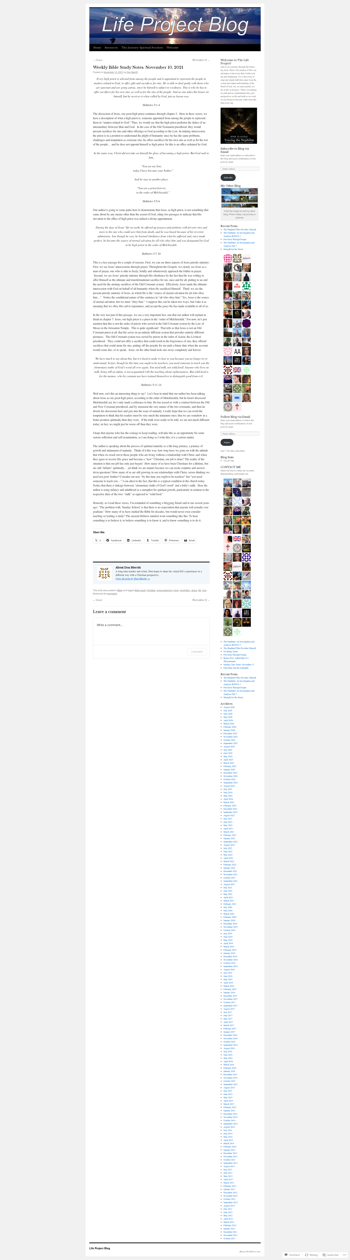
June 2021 (227, 890)
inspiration (185, 590)
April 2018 (228, 982)
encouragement (164, 590)
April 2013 (228, 1179)
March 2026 (228, 723)
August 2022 (229, 844)
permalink (112, 593)
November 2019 (230, 926)
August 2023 (229, 815)
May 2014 (227, 1136)
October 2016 (229, 1041)
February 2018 (229, 989)
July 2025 (227, 749)
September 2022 (230, 841)
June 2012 (227, 1212)
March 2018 (228, 985)
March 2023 (228, 831)
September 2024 (230, 782)
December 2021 (230, 871)
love (204, 590)
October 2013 (229, 1159)
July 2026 (227, 710)
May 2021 (227, 894)
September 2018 (230, 966)
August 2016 (229, 1048)
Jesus (194, 590)
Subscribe (228, 177)
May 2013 (227, 1176)
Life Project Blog (99, 1248)
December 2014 (230, 1113)
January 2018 (229, 992)
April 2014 (228, 1139)
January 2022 (229, 867)
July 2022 (227, 848)
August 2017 (229, 1008)
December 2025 (230, 733)
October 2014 (229, 1120)
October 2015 (229, 1080)
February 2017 (229, 1028)
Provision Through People (234, 239)
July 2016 (227, 1051)
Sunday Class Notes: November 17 (238, 664)
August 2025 (229, 746)
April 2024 (228, 798)
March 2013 (228, 1182)
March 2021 (228, 900)
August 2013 (229, 1166)
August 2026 (229, 707)
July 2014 (227, 1130)
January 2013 (229, 1189)
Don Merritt (132, 72)
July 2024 (227, 789)
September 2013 (230, 1162)
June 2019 (227, 936)
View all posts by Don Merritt (133, 578)
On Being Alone (230, 651)
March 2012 (228, 1221)
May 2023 (227, 825)
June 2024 (227, 792)
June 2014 (227, 1133)
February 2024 (229, 805)
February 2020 (229, 916)
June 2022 (227, 851)
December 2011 (230, 1231)
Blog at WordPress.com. (250, 1251)
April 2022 (228, 857)
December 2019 (230, 923)
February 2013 (229, 1185)
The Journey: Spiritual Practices (142, 47)
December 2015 (230, 1074)
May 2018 (227, 979)
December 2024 (230, 772)
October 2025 (229, 739)
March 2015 (228, 1103)
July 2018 (227, 972)
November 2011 (230, 1235)
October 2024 (229, 779)
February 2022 (229, 864)
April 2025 (228, 759)
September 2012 (230, 1202)
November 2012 (230, 1195)
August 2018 (229, 969)
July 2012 (227, 1208)
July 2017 (227, 1012)
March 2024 (228, 802)
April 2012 (228, 1218)
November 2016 (230, 1038)
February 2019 (229, 949)
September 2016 (230, 1044)
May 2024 (227, 795)
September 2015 (230, 1084)
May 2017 (227, 1018)
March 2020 (228, 913)
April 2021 (228, 897)
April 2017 (228, 1021)
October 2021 (229, 877)
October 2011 (229, 1238)
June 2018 (227, 976)
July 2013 (227, 1169)
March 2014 (228, 1143)
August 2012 (229, 1205)
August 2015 (229, 1087)
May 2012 (227, 1215)
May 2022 (227, 854)
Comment (197, 651)
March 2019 (228, 946)
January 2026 (229, 730)
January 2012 (229, 1228)
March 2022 (228, 861)
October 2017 (229, 1002)
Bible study (140, 590)
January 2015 (229, 1110)
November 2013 (230, 1156)
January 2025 (229, 769)
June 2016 (227, 1054)
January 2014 (229, 1149)
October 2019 (229, 930)
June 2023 (227, 821)
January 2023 (229, 838)
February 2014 (229, 1146)
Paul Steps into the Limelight (235, 667)
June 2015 (227, 1094)
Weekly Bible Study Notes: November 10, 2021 (138, 67)
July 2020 (227, 907)
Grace (97, 60)
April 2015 (228, 1100)
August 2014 (229, 1126)
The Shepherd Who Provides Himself (239, 229)
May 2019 (227, 939)
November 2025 (230, 736)
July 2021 (227, 887)
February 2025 (229, 766)
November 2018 (230, 959)
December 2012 (230, 1192)
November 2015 (230, 1077)
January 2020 (229, 920)
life (199, 590)
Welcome (172, 47)
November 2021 (230, 874)
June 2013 (227, 1172)
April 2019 (228, 943)
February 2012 (229, 1225)
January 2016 (229, 1071)
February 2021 (229, 903)
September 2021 (230, 880)
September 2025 (230, 743)
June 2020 (227, 910)
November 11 (201, 60)
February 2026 (229, 726)
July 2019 (227, 933)
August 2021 (229, 884)
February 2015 (229, 1107)
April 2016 (228, 1061)
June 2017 (227, 1015)
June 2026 (227, 713)
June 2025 (227, 753)
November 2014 (230, 1117)
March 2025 (228, 762)
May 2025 (227, 756)
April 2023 (228, 828)
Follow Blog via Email (235, 416)
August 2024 (229, 785)
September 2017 (230, 1005)
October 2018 (229, 962)
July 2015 (227, 1090)
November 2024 (230, 775)
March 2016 (228, 1064)
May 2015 (227, 1097)
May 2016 (227, 1057)
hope (176, 590)
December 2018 (230, 956)
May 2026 (227, 716)
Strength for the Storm (233, 249)
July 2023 (227, 818)
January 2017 (229, 1031)
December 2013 (230, 1153)
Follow (227, 442)
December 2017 (230, 995)
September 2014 (230, 1123)
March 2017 (228, 1025)
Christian (151, 590)
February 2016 (229, 1067)
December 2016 (230, 1035)
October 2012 (229, 1199)
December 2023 (230, 808)
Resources (111, 47)
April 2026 (228, 720)
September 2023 (230, 812)
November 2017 (230, 998)
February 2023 (229, 835)
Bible (119, 590)
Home (97, 47)
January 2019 (229, 953)
